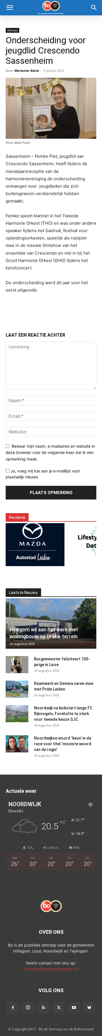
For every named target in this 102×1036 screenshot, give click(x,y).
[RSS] (43, 1008)
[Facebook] (12, 1008)
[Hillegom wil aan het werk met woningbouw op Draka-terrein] (51, 623)
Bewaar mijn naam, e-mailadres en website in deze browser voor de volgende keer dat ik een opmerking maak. (50, 452)
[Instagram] (28, 1007)
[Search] (94, 7)
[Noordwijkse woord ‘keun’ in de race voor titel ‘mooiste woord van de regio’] (17, 743)
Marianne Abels (26, 70)
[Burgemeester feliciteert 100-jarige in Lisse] (17, 664)
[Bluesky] (89, 1008)
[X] (58, 1008)
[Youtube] (74, 1008)
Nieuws (12, 30)
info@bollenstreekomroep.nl (51, 969)
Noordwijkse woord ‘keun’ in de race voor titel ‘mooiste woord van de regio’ (62, 744)
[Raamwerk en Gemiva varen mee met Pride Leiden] (17, 689)
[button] (10, 7)
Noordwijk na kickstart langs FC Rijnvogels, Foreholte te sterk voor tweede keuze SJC (63, 714)
